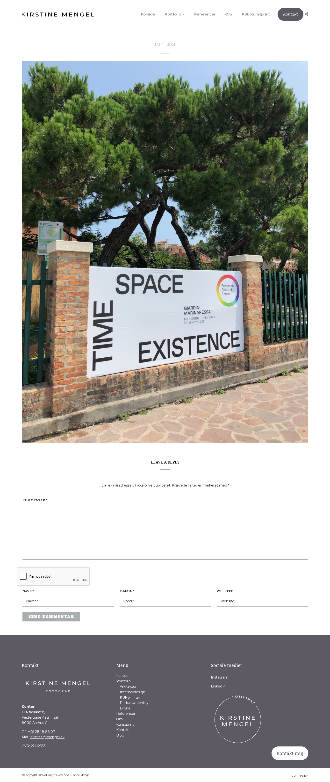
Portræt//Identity (134, 703)
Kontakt (290, 14)
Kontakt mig (290, 753)
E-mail (127, 591)
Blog (120, 735)
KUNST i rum (131, 697)
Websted (225, 591)
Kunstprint (125, 724)
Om (228, 14)
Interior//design (132, 692)
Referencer (204, 14)
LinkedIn (218, 686)
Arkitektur (128, 686)
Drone (125, 708)
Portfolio (173, 14)
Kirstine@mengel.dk (47, 737)
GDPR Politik (300, 775)
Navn (28, 591)
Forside (148, 14)
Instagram (219, 677)
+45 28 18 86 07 (41, 732)
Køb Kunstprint (256, 14)
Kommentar (34, 500)
